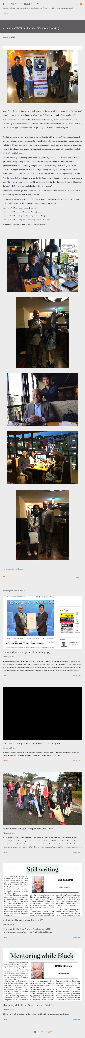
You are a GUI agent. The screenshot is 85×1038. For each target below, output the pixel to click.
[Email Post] (4, 577)
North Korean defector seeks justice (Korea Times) (28, 828)
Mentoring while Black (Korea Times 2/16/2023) (28, 1005)
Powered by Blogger (44, 1032)
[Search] (75, 4)
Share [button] (77, 577)
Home (6, 13)
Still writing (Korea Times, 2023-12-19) (23, 919)
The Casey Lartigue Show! (21, 4)
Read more (77, 676)
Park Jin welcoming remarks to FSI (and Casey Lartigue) (31, 743)
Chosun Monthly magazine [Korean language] (26, 652)
